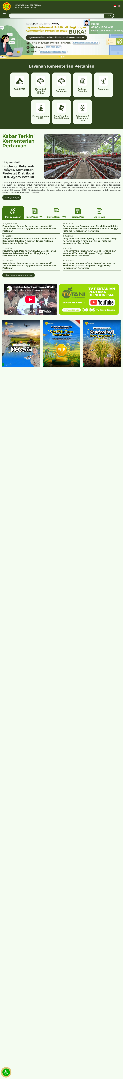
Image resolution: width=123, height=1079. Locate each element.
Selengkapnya (11, 197)
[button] (3, 38)
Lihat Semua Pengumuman (18, 275)
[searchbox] (61, 16)
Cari (109, 15)
